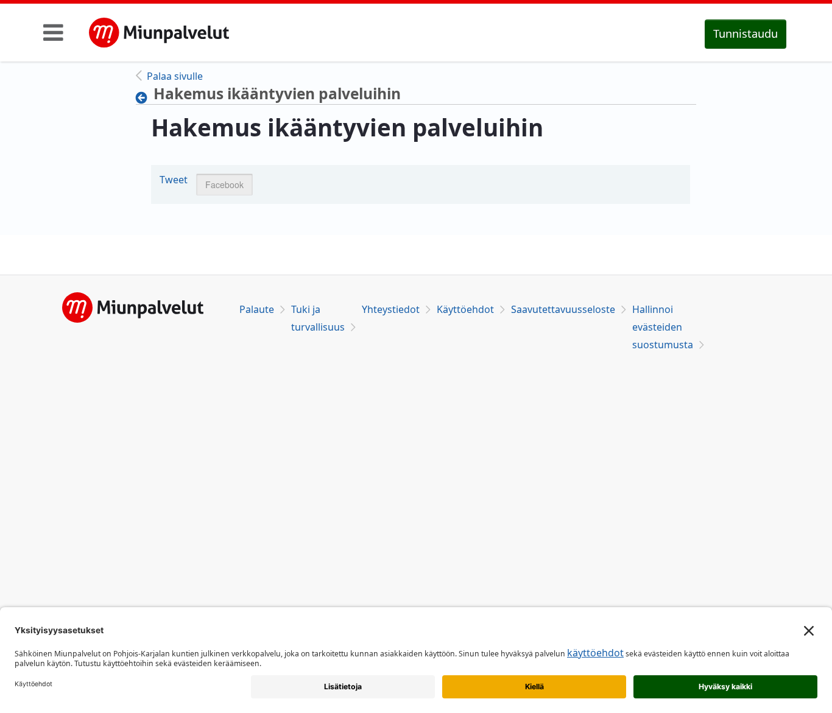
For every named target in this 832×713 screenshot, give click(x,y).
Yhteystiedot (391, 309)
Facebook (224, 184)
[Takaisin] (144, 97)
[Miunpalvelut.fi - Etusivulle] (159, 33)
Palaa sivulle (175, 76)
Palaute (256, 309)
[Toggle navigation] (53, 32)
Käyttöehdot (465, 309)
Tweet (174, 179)
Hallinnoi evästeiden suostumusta (662, 327)
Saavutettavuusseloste (563, 309)
